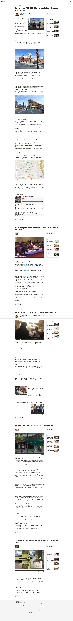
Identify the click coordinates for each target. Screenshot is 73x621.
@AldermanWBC (18, 374)
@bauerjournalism (23, 546)
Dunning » (48, 449)
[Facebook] (41, 604)
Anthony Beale (25, 264)
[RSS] (41, 609)
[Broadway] (36, 23)
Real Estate (30, 612)
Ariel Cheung (22, 13)
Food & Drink (26, 423)
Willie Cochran (23, 342)
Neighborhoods (12, 1)
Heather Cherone (23, 315)
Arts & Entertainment (31, 603)
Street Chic (36, 611)
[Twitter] (41, 603)
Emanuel (20, 274)
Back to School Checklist (38, 603)
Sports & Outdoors (31, 614)
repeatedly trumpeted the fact (26, 276)
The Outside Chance (37, 604)
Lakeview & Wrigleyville (19, 5)
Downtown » (48, 34)
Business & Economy (31, 604)
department (36, 264)
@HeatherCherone (23, 316)
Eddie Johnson (30, 273)
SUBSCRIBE (43, 611)
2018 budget (24, 270)
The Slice (36, 612)
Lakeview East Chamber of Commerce (26, 37)
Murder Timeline (37, 609)
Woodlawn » (48, 240)
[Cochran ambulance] (21, 390)
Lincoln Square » (49, 244)
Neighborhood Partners (49, 603)
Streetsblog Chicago (19, 142)
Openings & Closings (37, 610)
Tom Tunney (18, 297)
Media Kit (48, 609)
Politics (30, 309)
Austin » (48, 253)
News (17, 1)
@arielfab (22, 14)
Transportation (27, 5)
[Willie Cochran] (37, 408)
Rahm (18, 274)
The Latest (30, 615)
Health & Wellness (31, 610)
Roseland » (48, 436)
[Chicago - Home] (3, 1)
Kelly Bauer (22, 545)
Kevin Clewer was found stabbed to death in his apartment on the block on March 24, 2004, (29, 581)
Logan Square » (49, 562)
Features (20, 1)
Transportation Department (39, 131)
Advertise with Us (49, 604)
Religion (30, 613)
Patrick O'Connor (32, 343)
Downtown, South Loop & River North (22, 309)
